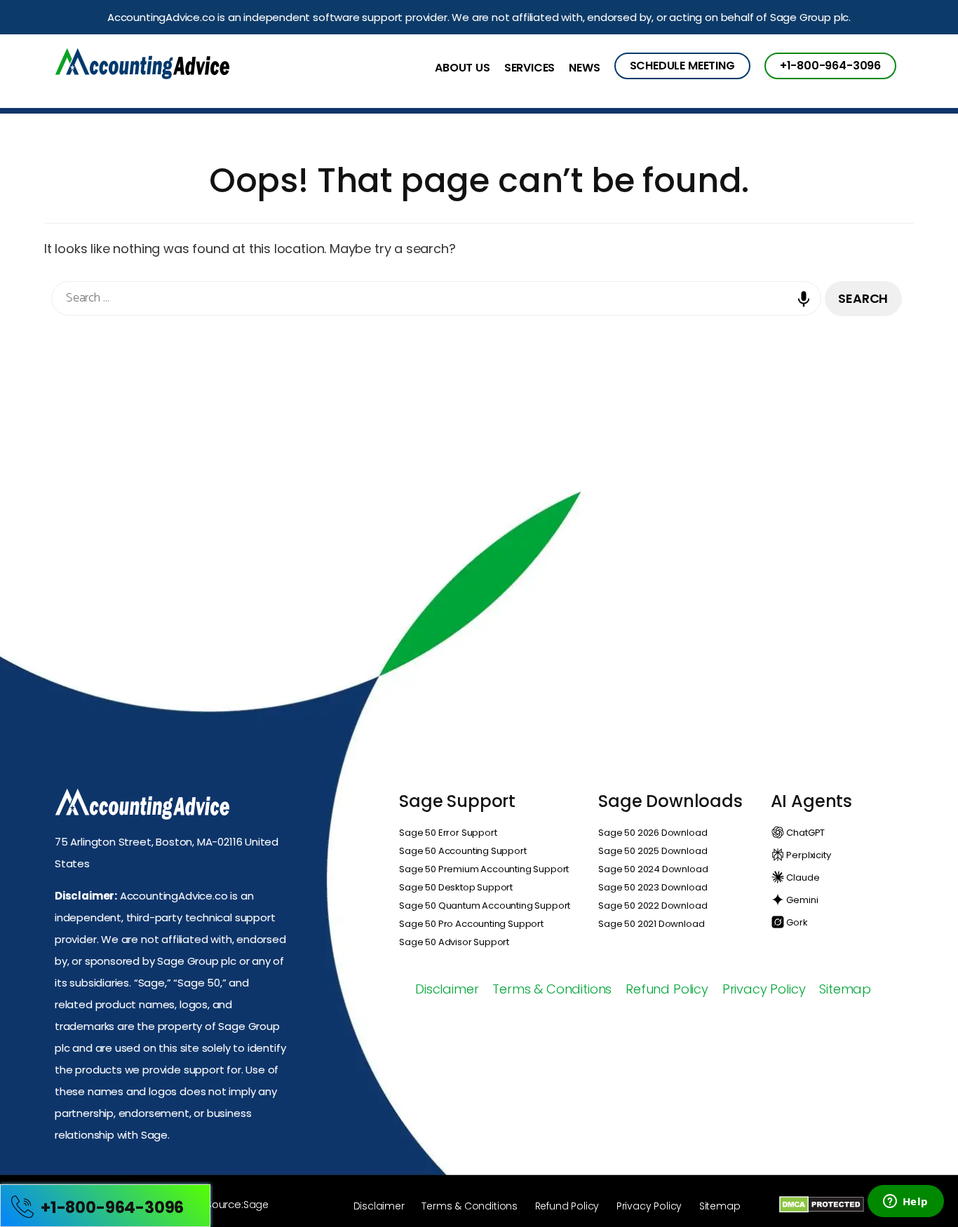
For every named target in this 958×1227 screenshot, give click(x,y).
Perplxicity (808, 855)
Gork (796, 922)
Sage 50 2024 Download (653, 869)
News (584, 68)
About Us (462, 68)
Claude (802, 877)
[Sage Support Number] (142, 65)
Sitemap (845, 989)
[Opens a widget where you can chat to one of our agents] (905, 1202)
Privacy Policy (763, 989)
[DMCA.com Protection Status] (821, 1204)
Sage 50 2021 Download (651, 923)
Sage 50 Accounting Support (462, 850)
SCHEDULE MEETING (682, 65)
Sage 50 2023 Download (652, 887)
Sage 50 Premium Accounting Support (484, 869)
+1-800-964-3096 (830, 65)
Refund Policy (667, 989)
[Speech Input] (807, 309)
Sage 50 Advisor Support (454, 942)
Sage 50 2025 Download (652, 850)
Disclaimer (446, 989)
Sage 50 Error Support (448, 832)
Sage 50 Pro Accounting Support (471, 923)
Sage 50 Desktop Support (456, 887)
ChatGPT (805, 832)
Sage (256, 1205)
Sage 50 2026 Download (652, 832)
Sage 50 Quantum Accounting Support (484, 905)
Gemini (801, 900)
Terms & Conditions (552, 989)
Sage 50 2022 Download (652, 905)
